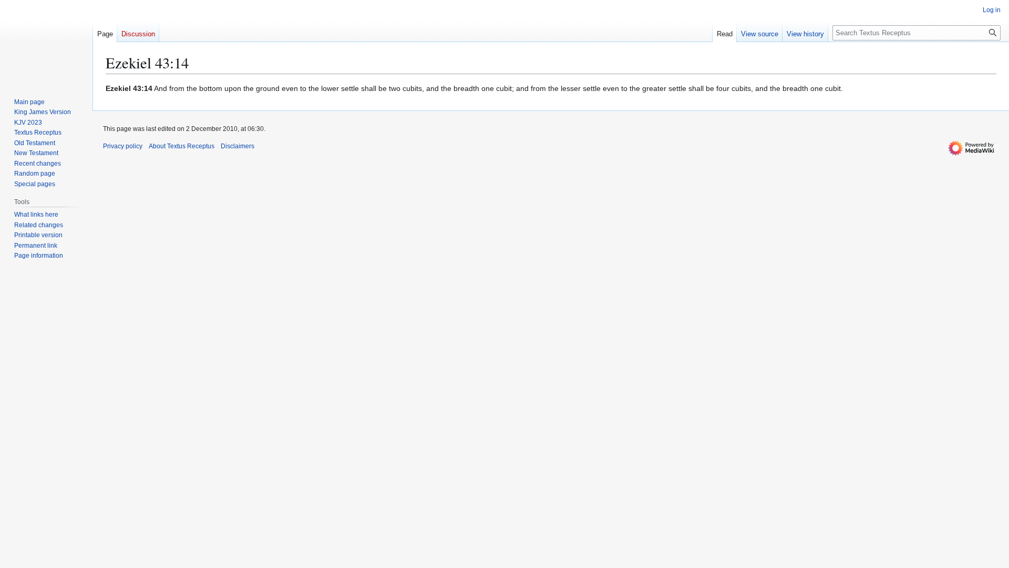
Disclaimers (237, 146)
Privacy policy (122, 146)
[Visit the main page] (46, 42)
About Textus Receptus (181, 146)
